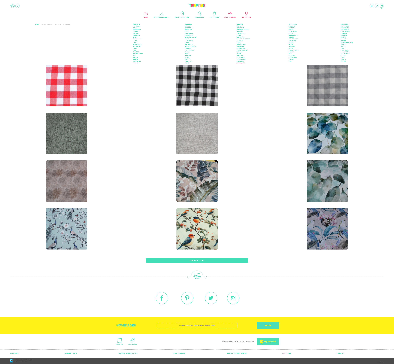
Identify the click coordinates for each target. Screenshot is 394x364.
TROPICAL (188, 61)
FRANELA (136, 35)
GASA (135, 37)
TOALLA (343, 59)
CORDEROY (137, 29)
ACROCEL (188, 24)
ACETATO (136, 24)
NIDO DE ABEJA (190, 46)
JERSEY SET (293, 39)
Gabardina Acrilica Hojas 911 (326, 172)
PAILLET (343, 46)
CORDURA (188, 29)
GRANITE (240, 37)
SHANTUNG (293, 57)
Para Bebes (199, 17)
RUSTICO (240, 55)
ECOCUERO (293, 31)
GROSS (291, 37)
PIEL (342, 48)
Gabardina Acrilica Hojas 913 (66, 172)
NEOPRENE (137, 46)
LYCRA (291, 42)
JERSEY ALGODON (243, 39)
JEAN (187, 39)
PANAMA (188, 48)
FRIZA (239, 35)
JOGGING (344, 39)
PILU (134, 50)
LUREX (239, 42)
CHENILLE (240, 28)
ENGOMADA (189, 33)
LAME (135, 40)
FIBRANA (344, 33)
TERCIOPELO (241, 59)
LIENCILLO (292, 40)
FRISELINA (189, 35)
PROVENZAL (345, 52)
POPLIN (291, 52)
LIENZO (343, 40)
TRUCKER (240, 61)
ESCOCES (292, 33)
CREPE (291, 29)
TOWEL (291, 59)
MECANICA (189, 44)
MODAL (291, 44)
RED (290, 53)
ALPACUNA (344, 24)
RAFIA (187, 53)
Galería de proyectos (128, 353)
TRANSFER (137, 61)
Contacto (340, 353)
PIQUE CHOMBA (242, 50)
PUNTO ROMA (138, 53)
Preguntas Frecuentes (237, 353)
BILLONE (292, 26)
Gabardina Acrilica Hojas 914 (326, 124)
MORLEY (344, 44)
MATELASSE (137, 44)
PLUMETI (136, 52)
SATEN (135, 57)
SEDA (187, 57)
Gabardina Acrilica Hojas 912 (196, 172)
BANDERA (188, 26)
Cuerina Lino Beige (191, 123)
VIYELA (135, 63)
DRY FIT (240, 31)
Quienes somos (71, 353)
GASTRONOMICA (191, 37)
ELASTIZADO (345, 31)
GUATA (343, 37)
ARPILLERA (137, 26)
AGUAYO (240, 24)
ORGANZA (240, 46)
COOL (187, 31)
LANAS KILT (189, 40)
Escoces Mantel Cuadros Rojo (65, 77)
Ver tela (82, 82)
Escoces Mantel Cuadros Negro (196, 77)
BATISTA (240, 26)
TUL (290, 61)
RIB (134, 55)
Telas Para (214, 17)
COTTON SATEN (243, 29)
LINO (134, 42)
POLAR (239, 52)
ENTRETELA (241, 33)
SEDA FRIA (241, 57)
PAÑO (291, 48)
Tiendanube (380, 362)
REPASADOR (345, 53)
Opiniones (14, 353)
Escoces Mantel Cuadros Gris (326, 77)
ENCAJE (136, 33)
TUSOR (343, 61)
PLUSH (187, 52)
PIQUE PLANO (294, 50)
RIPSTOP (188, 55)
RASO (239, 53)
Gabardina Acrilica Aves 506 (326, 220)
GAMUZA (344, 35)
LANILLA (240, 40)
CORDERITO (345, 28)
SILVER (135, 59)
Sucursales (286, 353)
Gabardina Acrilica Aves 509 (65, 220)
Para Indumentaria (162, 17)
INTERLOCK (137, 39)
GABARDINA (293, 35)
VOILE (187, 63)
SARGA (343, 55)
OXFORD (292, 46)
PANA (135, 48)
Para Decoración (182, 17)
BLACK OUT (345, 26)
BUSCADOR (241, 63)
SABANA (292, 55)
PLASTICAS (345, 50)
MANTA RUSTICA (347, 42)
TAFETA (188, 59)
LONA (187, 42)
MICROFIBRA (241, 44)
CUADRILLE (345, 29)
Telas (145, 17)
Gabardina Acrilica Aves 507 (195, 220)
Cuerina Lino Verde (61, 123)
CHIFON (291, 28)
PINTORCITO (189, 50)
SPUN (343, 57)
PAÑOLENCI (241, 48)
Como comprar (179, 353)
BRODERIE (188, 28)
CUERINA (136, 31)
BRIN (135, 28)
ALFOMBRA (293, 24)
